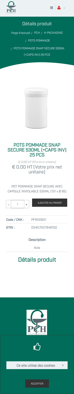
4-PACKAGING (53, 32)
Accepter (37, 383)
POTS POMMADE (39, 40)
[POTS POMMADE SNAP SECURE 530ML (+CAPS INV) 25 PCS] (37, 85)
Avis (37, 247)
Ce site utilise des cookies (36, 365)
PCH (37, 32)
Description (37, 239)
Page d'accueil (20, 32)
